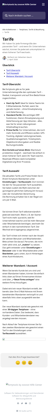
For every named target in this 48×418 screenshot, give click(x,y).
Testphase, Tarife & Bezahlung (31, 29)
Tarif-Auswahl (12, 73)
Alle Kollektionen (9, 29)
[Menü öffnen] (43, 4)
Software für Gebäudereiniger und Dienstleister (24, 393)
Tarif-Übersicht (13, 70)
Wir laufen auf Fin (25, 411)
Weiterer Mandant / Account (19, 76)
